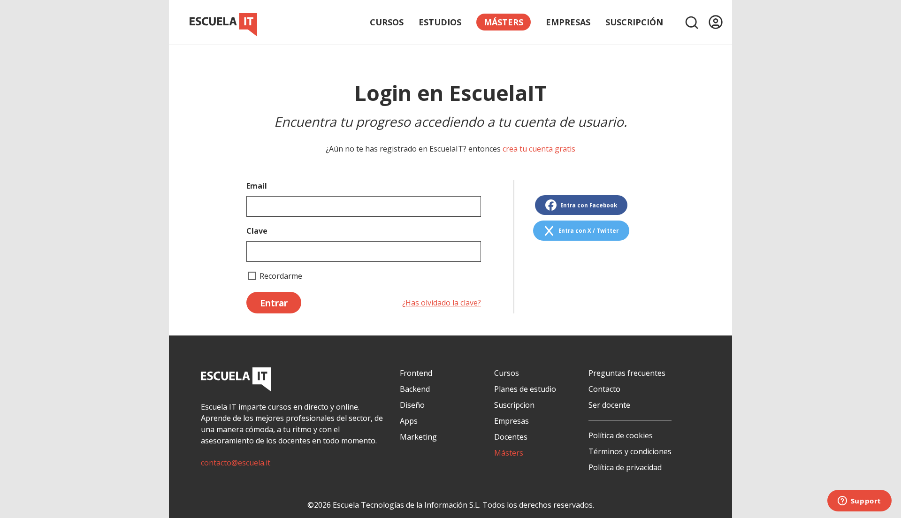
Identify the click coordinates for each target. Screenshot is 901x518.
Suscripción (634, 22)
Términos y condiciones (630, 451)
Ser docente (609, 405)
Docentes (510, 437)
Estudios (440, 22)
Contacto (604, 389)
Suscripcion (514, 405)
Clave (256, 231)
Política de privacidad (625, 467)
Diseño (412, 405)
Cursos (387, 22)
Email (256, 186)
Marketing (418, 437)
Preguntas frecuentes (626, 373)
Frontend (416, 373)
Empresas (568, 22)
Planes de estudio (525, 389)
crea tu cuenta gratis (539, 149)
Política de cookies (620, 435)
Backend (415, 389)
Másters (508, 453)
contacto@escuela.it (235, 462)
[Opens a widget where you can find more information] (859, 501)
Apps (409, 421)
